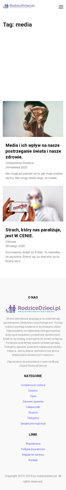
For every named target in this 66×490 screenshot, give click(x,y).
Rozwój (33, 412)
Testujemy (33, 418)
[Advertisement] (33, 66)
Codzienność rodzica (20, 163)
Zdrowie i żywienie (33, 401)
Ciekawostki (33, 407)
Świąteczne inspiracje (33, 423)
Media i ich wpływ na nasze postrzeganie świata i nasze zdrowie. (33, 151)
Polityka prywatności (33, 449)
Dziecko (33, 390)
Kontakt (33, 460)
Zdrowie (11, 241)
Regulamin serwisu (33, 454)
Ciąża (33, 396)
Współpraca (33, 443)
